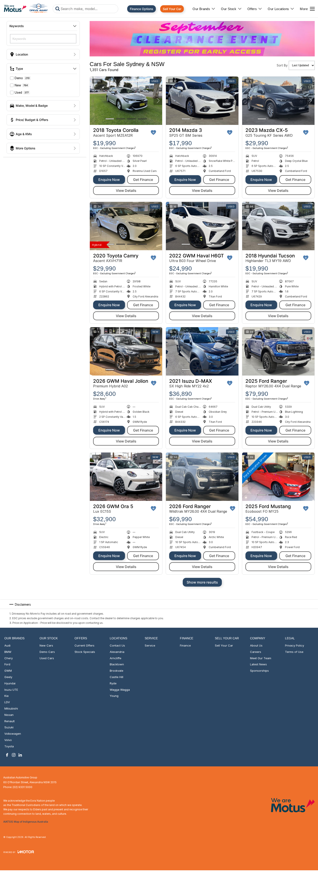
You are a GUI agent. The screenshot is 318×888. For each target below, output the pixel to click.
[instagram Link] (13, 755)
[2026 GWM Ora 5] (126, 477)
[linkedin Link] (20, 755)
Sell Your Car (172, 9)
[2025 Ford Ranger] (278, 351)
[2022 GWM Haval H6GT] (202, 226)
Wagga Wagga (120, 689)
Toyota (9, 746)
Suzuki (9, 727)
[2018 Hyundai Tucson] (278, 226)
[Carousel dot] (109, 118)
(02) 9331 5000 (22, 787)
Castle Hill (116, 677)
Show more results (202, 582)
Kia (6, 695)
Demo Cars (47, 652)
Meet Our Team (260, 658)
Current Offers (84, 645)
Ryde (113, 683)
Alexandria (117, 652)
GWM (8, 670)
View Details (126, 190)
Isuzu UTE (11, 689)
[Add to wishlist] (153, 132)
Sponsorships (259, 670)
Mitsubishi (11, 708)
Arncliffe (115, 658)
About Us (256, 645)
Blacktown (117, 664)
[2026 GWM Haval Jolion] (126, 351)
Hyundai (10, 683)
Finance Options (141, 9)
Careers (255, 652)
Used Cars (47, 658)
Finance (185, 645)
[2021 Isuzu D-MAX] (202, 351)
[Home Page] (25, 8)
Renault (9, 721)
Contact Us (117, 645)
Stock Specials (85, 652)
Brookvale (116, 670)
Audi (7, 645)
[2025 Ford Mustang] (278, 477)
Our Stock (228, 9)
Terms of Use (294, 652)
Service (150, 645)
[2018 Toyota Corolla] (126, 101)
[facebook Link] (7, 755)
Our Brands (201, 9)
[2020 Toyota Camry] (126, 226)
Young (114, 695)
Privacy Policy (294, 645)
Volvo (8, 740)
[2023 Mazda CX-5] (278, 101)
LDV (7, 702)
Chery (8, 658)
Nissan (9, 715)
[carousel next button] (157, 100)
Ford (7, 664)
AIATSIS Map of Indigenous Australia (25, 821)
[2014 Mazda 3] (202, 101)
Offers (252, 9)
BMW (7, 652)
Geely (8, 677)
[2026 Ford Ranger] (202, 477)
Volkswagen (12, 733)
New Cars (46, 645)
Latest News (258, 664)
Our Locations (278, 9)
